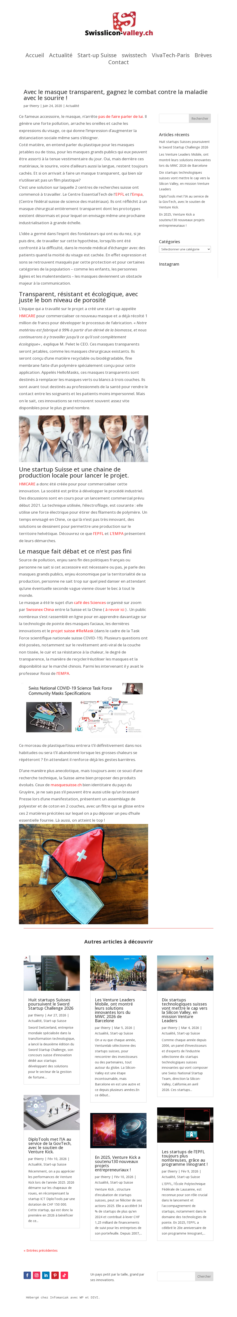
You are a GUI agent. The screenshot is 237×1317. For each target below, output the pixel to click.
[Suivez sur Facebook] (27, 1275)
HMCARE (27, 315)
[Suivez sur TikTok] (64, 1275)
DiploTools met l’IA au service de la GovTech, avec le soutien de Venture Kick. (184, 202)
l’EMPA (62, 673)
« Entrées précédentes (41, 1250)
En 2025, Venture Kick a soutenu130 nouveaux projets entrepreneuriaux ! (182, 220)
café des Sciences (90, 602)
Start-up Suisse (97, 56)
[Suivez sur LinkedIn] (46, 1275)
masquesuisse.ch (66, 784)
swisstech (134, 56)
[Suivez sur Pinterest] (55, 1275)
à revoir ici (115, 609)
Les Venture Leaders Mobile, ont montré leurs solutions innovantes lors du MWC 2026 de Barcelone (185, 160)
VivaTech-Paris (171, 56)
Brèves (203, 56)
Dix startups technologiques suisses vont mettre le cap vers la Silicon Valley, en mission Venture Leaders (184, 1010)
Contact (118, 63)
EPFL (119, 194)
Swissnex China (40, 609)
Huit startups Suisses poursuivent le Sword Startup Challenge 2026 (50, 1004)
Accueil (34, 56)
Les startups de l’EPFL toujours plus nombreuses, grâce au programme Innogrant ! (185, 1158)
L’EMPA (117, 533)
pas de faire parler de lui (120, 116)
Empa (137, 194)
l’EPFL (98, 533)
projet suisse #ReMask (72, 630)
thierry (34, 106)
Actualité (60, 56)
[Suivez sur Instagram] (36, 1275)
